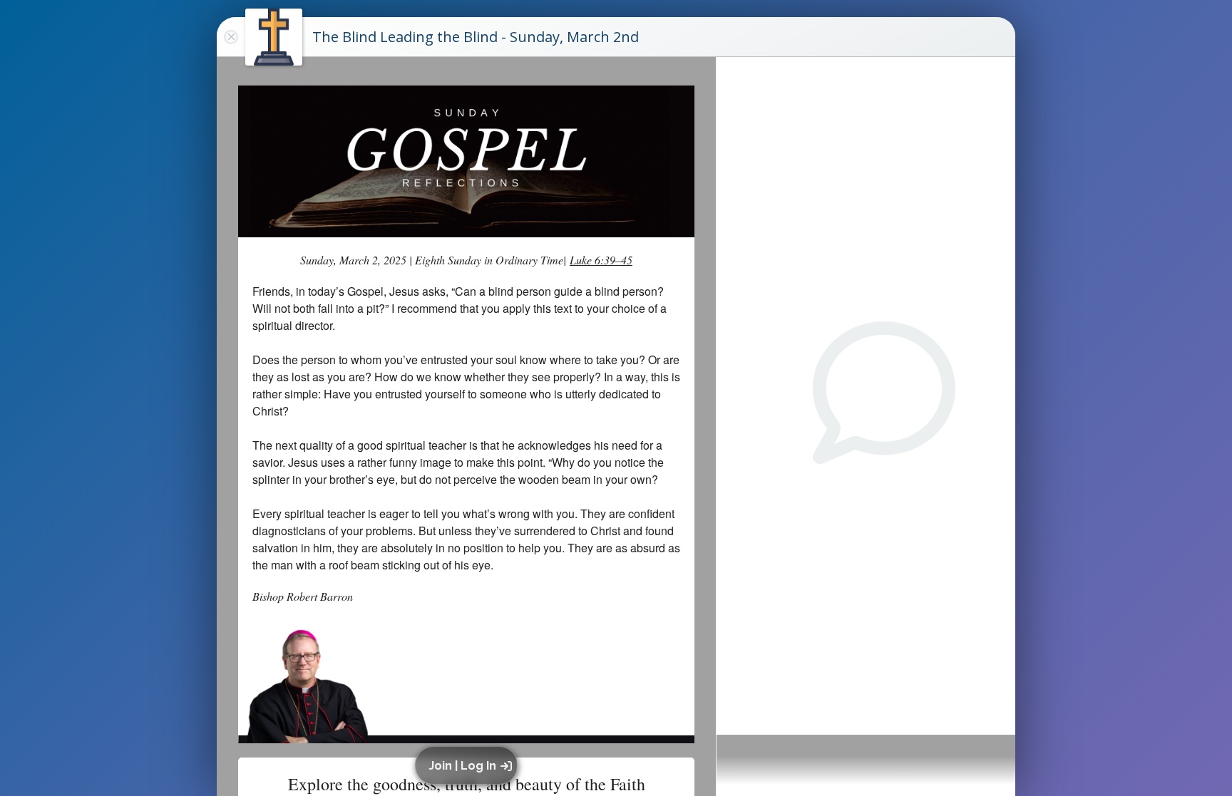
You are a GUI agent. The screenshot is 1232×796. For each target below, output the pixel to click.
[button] (469, 765)
